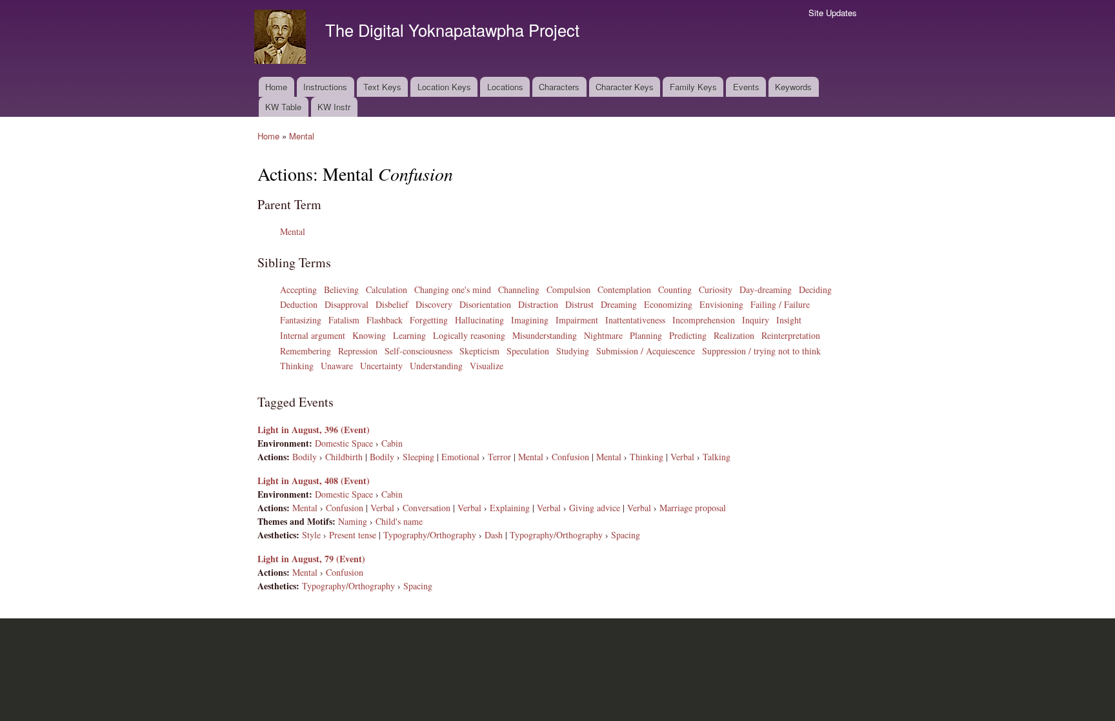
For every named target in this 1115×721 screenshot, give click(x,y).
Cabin (392, 443)
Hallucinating (479, 320)
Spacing (625, 535)
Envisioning (721, 304)
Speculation (528, 351)
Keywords (793, 87)
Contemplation (624, 289)
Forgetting (429, 320)
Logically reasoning (469, 335)
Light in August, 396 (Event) (313, 429)
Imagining (529, 320)
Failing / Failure (780, 304)
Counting (675, 289)
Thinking (297, 366)
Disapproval (346, 304)
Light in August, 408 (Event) (313, 480)
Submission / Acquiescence (645, 351)
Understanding (436, 366)
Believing (341, 289)
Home (276, 87)
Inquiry (755, 320)
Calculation (386, 289)
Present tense (352, 535)
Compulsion (568, 289)
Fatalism (343, 320)
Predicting (688, 335)
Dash (494, 535)
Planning (646, 335)
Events (746, 87)
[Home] (282, 38)
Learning (409, 335)
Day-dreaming (765, 289)
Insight (788, 320)
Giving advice (594, 508)
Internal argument (312, 335)
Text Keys (382, 87)
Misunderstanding (544, 335)
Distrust (579, 304)
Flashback (385, 320)
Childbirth (344, 457)
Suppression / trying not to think (761, 351)
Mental (301, 136)
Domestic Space (344, 443)
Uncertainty (381, 366)
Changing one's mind (452, 289)
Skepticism (479, 351)
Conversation (426, 508)
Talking (716, 457)
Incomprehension (703, 320)
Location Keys (444, 87)
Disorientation (485, 304)
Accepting (298, 289)
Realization (734, 335)
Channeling (518, 289)
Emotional (460, 457)
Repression (357, 351)
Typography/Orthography (429, 535)
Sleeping (418, 457)
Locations (505, 87)
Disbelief (392, 304)
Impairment (577, 320)
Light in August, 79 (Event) (311, 558)
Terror (499, 457)
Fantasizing (300, 320)
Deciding (815, 289)
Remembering (305, 351)
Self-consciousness (418, 351)
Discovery (434, 304)
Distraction (538, 304)
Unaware (337, 366)
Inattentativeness (635, 320)
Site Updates (833, 12)
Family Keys (693, 87)
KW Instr (333, 107)
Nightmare (603, 335)
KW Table (283, 107)
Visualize (486, 366)
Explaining (510, 508)
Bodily (304, 457)
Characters (559, 87)
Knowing (369, 335)
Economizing (668, 304)
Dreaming (619, 304)
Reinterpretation (790, 335)
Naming (352, 521)
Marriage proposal (692, 508)
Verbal (682, 457)
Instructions (325, 87)
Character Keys (625, 87)
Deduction (298, 304)
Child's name (399, 521)
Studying (572, 351)
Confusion (570, 457)
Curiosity (715, 289)
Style (311, 535)
